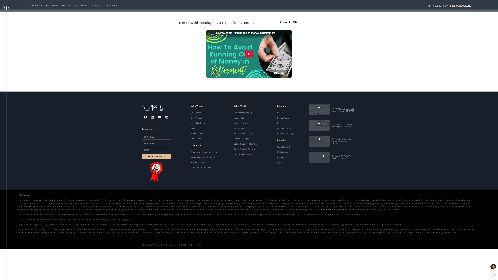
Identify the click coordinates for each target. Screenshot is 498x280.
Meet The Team (198, 123)
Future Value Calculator (201, 168)
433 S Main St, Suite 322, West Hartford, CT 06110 (343, 110)
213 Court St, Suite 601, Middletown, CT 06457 (342, 125)
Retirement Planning (243, 113)
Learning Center (284, 128)
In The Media (283, 118)
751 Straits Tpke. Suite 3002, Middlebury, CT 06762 (342, 141)
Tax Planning (239, 128)
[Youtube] (159, 117)
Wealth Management (243, 139)
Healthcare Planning (243, 133)
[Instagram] (166, 117)
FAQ (193, 128)
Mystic (280, 162)
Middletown (282, 152)
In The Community (285, 133)
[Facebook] (145, 117)
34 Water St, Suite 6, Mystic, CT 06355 (341, 157)
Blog (279, 123)
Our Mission (196, 113)
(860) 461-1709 (440, 6)
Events (280, 113)
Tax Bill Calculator (199, 162)
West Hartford (283, 147)
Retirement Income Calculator (204, 152)
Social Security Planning (244, 149)
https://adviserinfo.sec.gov (334, 209)
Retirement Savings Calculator (204, 157)
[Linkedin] (152, 117)
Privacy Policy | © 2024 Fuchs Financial (184, 245)
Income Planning (241, 118)
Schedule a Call (198, 133)
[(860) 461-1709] (429, 6)
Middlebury (282, 157)
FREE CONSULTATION (461, 6)
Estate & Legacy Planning (245, 144)
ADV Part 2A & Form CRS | (153, 245)
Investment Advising (243, 123)
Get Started (196, 139)
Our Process (196, 118)
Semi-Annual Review (243, 154)
